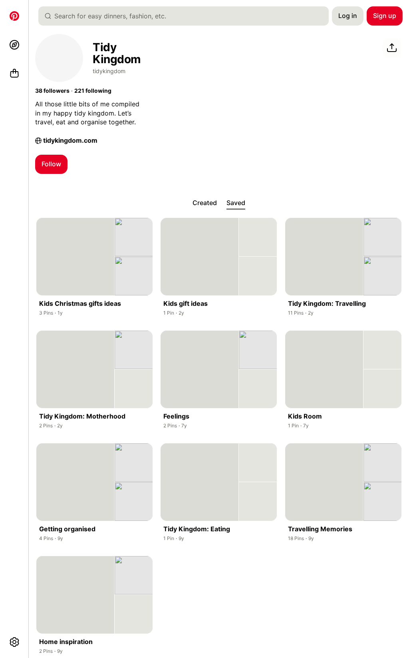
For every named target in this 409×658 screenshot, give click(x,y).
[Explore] (14, 44)
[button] (52, 91)
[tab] (205, 203)
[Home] (14, 16)
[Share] (391, 48)
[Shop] (14, 73)
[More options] (14, 642)
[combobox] (186, 16)
